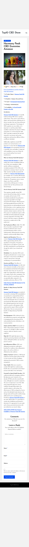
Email (5, 455)
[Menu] (26, 32)
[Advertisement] (14, 14)
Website (6, 463)
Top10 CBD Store (11, 32)
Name (5, 448)
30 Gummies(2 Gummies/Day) (18, 101)
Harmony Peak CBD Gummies (11, 114)
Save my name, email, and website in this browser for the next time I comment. (14, 472)
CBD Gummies (7, 40)
